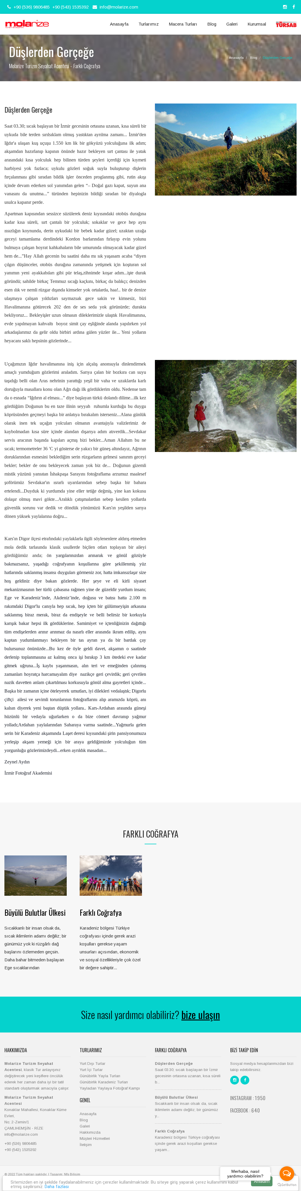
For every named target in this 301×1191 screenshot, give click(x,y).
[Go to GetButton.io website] (286, 1185)
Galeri (232, 23)
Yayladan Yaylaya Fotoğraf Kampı (110, 1088)
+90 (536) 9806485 (31, 6)
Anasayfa (119, 23)
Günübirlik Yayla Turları (100, 1076)
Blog (211, 23)
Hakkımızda (90, 1132)
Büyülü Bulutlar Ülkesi (35, 912)
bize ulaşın (200, 1014)
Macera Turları (183, 23)
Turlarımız (148, 23)
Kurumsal (257, 23)
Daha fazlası (57, 1186)
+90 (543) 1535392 (70, 6)
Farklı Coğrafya (101, 912)
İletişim (86, 1144)
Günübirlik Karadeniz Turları (104, 1082)
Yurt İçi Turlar (91, 1069)
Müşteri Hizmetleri (95, 1138)
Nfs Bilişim (72, 1174)
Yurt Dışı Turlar (92, 1063)
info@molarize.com (119, 6)
